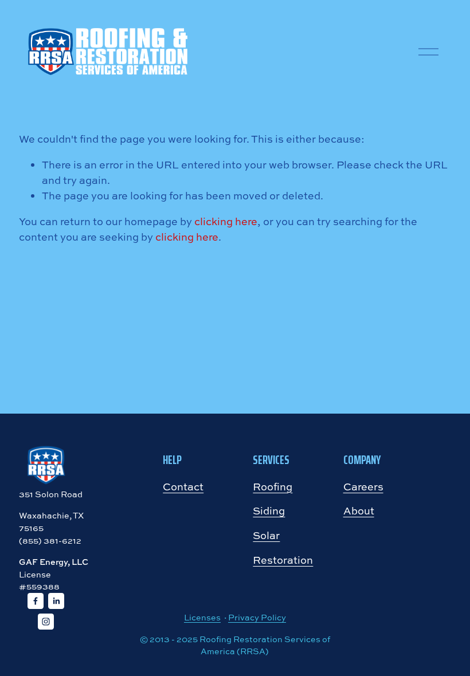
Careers (363, 486)
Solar (266, 535)
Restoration (283, 560)
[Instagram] (46, 622)
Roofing (272, 486)
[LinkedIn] (56, 601)
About (358, 510)
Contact (183, 486)
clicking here (225, 221)
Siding (269, 510)
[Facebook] (36, 601)
